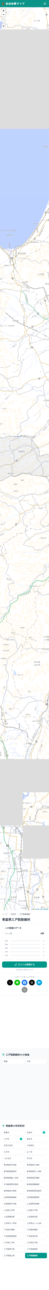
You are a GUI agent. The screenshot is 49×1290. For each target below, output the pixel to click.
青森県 (13, 914)
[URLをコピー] (24, 990)
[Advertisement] (24, 1021)
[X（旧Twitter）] (10, 982)
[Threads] (32, 982)
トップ (5, 914)
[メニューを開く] (44, 3)
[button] (3, 11)
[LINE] (17, 982)
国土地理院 (44, 909)
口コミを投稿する (26, 964)
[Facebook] (24, 982)
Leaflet (36, 909)
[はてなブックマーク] (39, 982)
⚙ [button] (3, 25)
